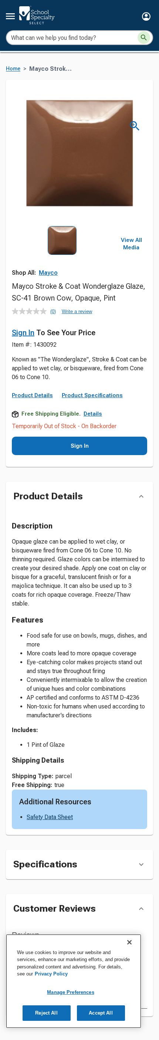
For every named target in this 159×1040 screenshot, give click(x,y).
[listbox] (62, 257)
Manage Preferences (70, 992)
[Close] (129, 942)
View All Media (131, 244)
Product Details (32, 395)
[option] (62, 257)
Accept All (100, 1013)
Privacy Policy (51, 974)
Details (93, 413)
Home (13, 69)
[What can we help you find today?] (144, 37)
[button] (146, 16)
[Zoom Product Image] (134, 126)
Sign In (23, 332)
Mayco (48, 272)
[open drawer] (10, 16)
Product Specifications (92, 395)
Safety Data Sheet (50, 817)
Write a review (77, 311)
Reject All (46, 1013)
